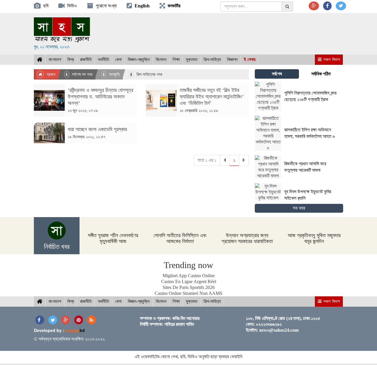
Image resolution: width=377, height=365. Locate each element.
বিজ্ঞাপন (232, 59)
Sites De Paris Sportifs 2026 (189, 287)
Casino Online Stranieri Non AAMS (188, 293)
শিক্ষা (176, 59)
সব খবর (299, 208)
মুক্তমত (191, 59)
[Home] (39, 59)
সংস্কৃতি (114, 74)
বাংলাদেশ (55, 59)
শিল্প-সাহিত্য (212, 59)
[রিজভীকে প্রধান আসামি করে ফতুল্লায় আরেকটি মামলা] (299, 177)
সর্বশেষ (277, 73)
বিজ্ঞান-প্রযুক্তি (139, 59)
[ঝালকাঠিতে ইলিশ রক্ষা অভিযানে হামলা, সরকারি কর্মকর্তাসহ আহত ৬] (299, 149)
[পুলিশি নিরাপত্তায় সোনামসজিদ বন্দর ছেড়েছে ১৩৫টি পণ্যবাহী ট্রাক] (299, 109)
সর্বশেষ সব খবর (81, 74)
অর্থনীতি (103, 59)
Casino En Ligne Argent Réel (188, 281)
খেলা (118, 59)
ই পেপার (249, 59)
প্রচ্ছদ (50, 74)
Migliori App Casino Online (189, 275)
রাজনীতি (86, 59)
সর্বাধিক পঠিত (321, 73)
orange (75, 330)
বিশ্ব (70, 59)
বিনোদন (161, 59)
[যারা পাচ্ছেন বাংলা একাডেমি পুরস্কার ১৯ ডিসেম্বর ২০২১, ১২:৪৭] (85, 141)
